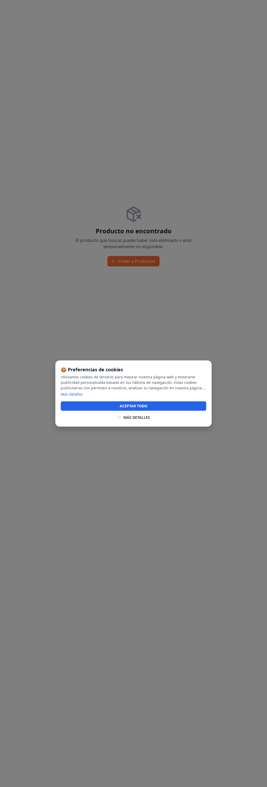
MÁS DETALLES (136, 417)
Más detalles (72, 394)
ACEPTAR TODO (133, 405)
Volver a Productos (136, 261)
